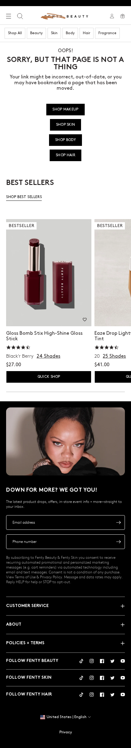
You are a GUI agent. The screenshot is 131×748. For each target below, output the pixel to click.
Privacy (65, 732)
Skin (54, 33)
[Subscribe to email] (118, 522)
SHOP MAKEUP (65, 109)
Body (70, 33)
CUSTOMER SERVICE (27, 606)
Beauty (36, 33)
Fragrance (107, 33)
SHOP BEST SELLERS (24, 197)
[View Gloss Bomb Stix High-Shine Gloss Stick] (48, 272)
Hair (86, 33)
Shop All (15, 33)
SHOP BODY (65, 140)
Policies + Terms (25, 643)
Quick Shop (48, 376)
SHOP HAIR (65, 155)
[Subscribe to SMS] (118, 542)
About (13, 625)
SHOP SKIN (65, 124)
